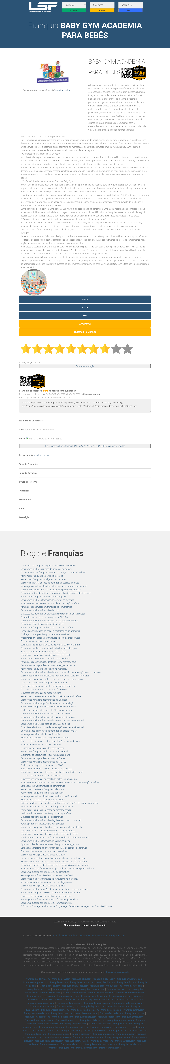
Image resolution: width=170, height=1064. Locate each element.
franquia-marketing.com (51, 1027)
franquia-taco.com (49, 1044)
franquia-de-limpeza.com (69, 1003)
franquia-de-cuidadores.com (40, 1003)
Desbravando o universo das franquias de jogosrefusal (46, 813)
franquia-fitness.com (62, 1016)
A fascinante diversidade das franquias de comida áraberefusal (50, 637)
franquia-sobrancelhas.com (49, 1040)
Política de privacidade (117, 972)
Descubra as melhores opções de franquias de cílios (45, 723)
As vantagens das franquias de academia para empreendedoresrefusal (54, 586)
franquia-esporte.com (62, 1013)
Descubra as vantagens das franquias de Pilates (43, 758)
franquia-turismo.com (72, 1044)
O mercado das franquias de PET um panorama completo (48, 686)
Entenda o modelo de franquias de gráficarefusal (43, 651)
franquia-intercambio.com (120, 1020)
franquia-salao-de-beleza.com (88, 1037)
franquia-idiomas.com (67, 1020)
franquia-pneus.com (103, 1033)
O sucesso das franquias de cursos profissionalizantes (46, 689)
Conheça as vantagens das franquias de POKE (42, 765)
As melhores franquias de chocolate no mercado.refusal (47, 627)
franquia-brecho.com (49, 985)
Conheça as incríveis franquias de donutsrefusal (43, 785)
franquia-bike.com (105, 982)
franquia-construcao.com (101, 992)
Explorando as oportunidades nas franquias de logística (47, 806)
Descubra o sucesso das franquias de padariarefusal (45, 871)
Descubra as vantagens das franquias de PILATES (43, 761)
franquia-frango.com (85, 1016)
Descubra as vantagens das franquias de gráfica (43, 885)
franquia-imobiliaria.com (92, 1020)
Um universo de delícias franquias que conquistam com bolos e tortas (53, 858)
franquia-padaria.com (94, 1030)
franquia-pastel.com (117, 1030)
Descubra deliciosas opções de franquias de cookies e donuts (50, 582)
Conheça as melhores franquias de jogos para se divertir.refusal (50, 644)
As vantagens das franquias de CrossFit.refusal (42, 823)
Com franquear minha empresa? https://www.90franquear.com (89, 935)
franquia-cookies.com (68, 996)
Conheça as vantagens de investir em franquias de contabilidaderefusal (54, 847)
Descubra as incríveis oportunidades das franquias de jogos (48, 648)
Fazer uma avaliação (85, 366)
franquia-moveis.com (124, 1027)
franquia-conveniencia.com (41, 996)
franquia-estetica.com (86, 1013)
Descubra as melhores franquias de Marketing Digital (45, 840)
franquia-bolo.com (126, 982)
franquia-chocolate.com (92, 989)
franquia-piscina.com (58, 1033)
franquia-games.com (132, 1016)
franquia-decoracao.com (42, 1006)
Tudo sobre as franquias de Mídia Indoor (40, 641)
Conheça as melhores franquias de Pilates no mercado (46, 710)
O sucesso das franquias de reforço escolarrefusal (44, 851)
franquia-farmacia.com (111, 1013)
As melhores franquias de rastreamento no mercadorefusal (48, 706)
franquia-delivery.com (68, 1006)
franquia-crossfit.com (51, 999)
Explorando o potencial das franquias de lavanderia (45, 737)
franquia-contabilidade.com (130, 992)
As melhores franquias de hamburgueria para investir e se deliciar (51, 827)
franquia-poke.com (125, 1033)
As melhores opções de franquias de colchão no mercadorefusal (51, 696)
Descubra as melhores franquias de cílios (40, 610)
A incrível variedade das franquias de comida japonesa (46, 882)
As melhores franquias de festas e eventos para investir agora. (49, 834)
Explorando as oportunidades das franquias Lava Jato (45, 754)
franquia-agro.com (81, 978)
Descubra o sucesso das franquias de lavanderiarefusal (46, 902)
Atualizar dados (62, 90)
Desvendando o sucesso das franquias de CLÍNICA (44, 617)
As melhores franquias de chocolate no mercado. (44, 668)
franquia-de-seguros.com (97, 1003)
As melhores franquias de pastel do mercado (42, 575)
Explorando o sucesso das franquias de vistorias (43, 799)
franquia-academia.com (38, 978)
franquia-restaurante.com (57, 1037)
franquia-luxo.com (122, 1023)
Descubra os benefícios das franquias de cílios (42, 624)
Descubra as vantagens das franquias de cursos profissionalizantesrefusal (55, 865)
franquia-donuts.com (118, 1006)
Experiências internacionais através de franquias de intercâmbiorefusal (54, 861)
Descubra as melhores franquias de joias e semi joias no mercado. (52, 820)
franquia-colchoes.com (74, 992)
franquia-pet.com (138, 1030)
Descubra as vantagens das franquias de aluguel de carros (48, 665)
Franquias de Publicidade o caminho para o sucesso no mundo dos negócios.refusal (60, 782)
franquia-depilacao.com (93, 1006)
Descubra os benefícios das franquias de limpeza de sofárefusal (51, 589)
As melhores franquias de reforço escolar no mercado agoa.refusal (52, 679)
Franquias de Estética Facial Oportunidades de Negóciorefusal (50, 603)
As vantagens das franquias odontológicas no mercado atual (48, 661)
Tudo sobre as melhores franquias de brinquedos (44, 682)
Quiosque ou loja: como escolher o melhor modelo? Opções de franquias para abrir (60, 803)
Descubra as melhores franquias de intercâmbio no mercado (49, 620)
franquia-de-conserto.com (129, 999)
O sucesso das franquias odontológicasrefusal (42, 816)
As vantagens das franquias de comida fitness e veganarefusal (49, 899)
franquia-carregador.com (65, 989)
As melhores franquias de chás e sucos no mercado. (45, 751)
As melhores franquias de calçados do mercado (43, 579)
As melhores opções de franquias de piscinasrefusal (45, 658)
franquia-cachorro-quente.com (106, 985)
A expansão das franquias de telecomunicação (42, 747)
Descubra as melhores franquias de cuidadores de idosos (48, 717)
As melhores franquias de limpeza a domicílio (42, 792)
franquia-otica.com (70, 1030)
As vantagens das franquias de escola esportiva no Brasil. (47, 875)
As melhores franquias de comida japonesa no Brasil (45, 655)
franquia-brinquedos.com (75, 985)
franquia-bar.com (59, 982)
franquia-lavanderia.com (50, 1023)
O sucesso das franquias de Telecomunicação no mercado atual (50, 741)
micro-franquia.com (109, 1047)
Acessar (74, 10)
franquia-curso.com (74, 999)
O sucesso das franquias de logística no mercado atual (46, 896)
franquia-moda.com (102, 1027)
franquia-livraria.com (75, 1023)
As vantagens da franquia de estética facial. (41, 734)
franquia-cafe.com (133, 985)
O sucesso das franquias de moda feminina (41, 692)
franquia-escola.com (111, 1009)
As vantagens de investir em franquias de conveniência (46, 606)
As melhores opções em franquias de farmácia (42, 789)
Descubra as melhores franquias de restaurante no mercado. (49, 878)
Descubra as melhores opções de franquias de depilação (47, 703)
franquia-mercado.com (77, 1027)
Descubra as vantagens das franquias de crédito (43, 854)
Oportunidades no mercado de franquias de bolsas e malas (48, 730)
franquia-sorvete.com (102, 1040)
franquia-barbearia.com (82, 982)
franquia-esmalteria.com (36, 1013)
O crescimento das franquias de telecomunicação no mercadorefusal (53, 572)
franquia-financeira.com (37, 1016)
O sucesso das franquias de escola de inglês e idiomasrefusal (49, 778)
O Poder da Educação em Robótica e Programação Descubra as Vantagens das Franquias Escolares (67, 906)
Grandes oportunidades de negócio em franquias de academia (50, 630)
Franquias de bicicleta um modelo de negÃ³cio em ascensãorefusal (52, 727)
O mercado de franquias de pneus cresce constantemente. (48, 565)
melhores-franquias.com (61, 1047)
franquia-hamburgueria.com (39, 1020)
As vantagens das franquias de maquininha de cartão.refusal (49, 796)
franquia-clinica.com (50, 992)
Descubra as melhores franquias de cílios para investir (46, 713)
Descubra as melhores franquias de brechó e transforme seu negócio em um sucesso (61, 672)
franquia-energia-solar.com (55, 1009)
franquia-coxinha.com (120, 996)
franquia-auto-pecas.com (35, 982)
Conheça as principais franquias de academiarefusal (45, 634)
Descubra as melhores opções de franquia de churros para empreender (55, 889)
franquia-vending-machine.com (101, 1044)
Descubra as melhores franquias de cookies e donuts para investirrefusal (55, 675)
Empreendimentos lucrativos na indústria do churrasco (46, 768)
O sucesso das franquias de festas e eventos (41, 775)
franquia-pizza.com (81, 1033)
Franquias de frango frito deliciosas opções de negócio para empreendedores (57, 868)
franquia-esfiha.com (134, 1009)
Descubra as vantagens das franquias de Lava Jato (44, 699)
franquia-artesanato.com (130, 978)
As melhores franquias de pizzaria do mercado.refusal (46, 809)
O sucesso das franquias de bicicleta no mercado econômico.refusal (53, 613)
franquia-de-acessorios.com (100, 999)
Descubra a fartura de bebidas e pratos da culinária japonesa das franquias (56, 593)
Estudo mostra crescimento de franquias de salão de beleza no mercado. (55, 837)
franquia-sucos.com (125, 1040)
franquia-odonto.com (48, 1030)
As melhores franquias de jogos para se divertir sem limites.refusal (52, 772)
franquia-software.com (77, 1040)
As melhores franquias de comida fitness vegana (43, 596)
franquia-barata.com (86, 1047)
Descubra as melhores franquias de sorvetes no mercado (47, 599)
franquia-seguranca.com (117, 1037)
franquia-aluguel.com (104, 978)
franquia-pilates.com (35, 1033)
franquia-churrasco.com (119, 989)
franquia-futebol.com (109, 1016)
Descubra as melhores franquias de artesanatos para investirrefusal (52, 720)
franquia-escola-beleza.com (85, 1009)
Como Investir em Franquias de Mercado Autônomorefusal (48, 830)
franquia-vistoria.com (130, 1044)
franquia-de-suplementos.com (127, 1003)
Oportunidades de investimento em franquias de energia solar (50, 844)
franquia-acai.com (61, 978)
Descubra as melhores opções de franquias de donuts (46, 568)
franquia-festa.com (134, 1013)
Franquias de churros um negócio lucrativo (41, 744)
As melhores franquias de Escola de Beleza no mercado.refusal (50, 892)
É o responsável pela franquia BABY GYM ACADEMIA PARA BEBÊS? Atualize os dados (85, 445)
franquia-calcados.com (38, 989)
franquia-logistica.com (100, 1023)
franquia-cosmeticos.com (94, 996)
